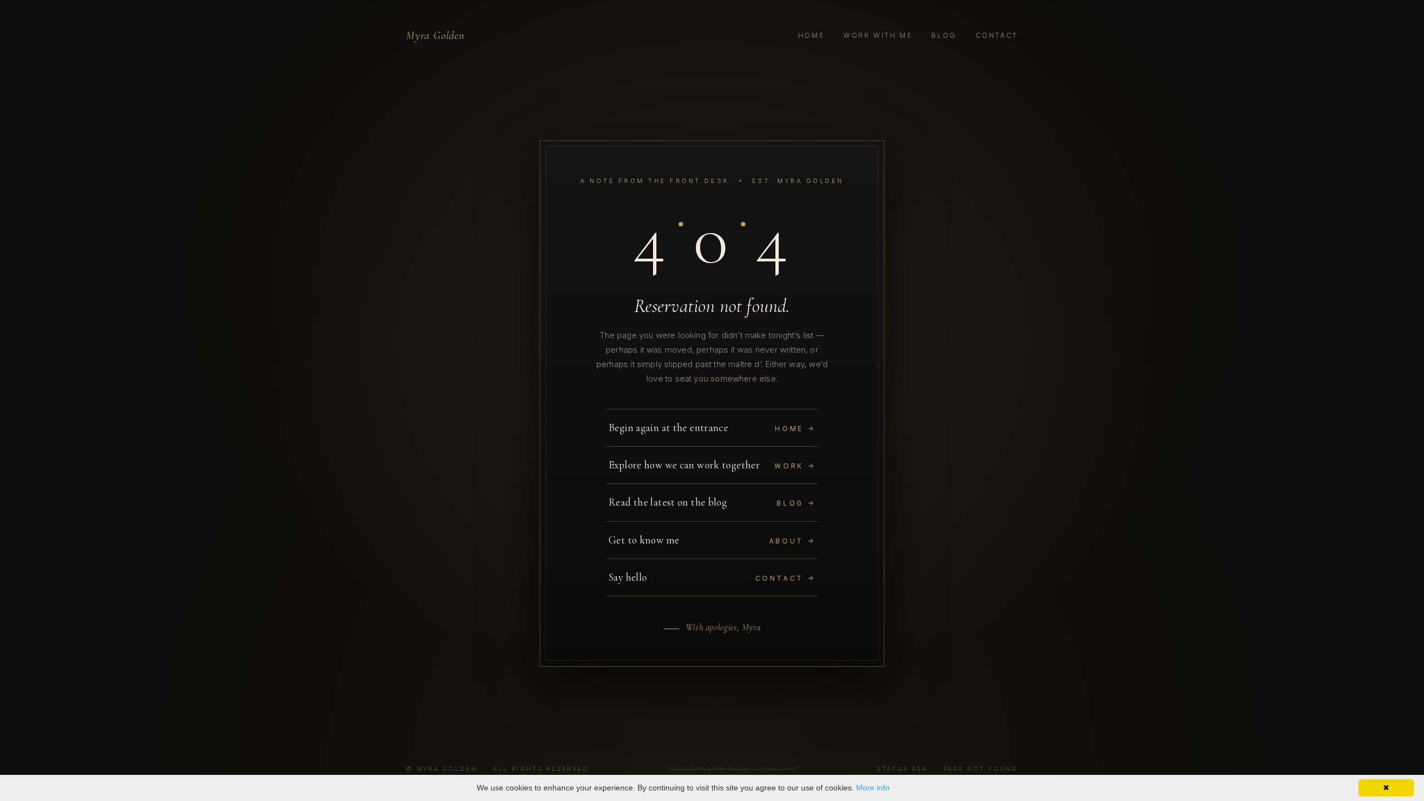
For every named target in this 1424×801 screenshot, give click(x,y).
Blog (944, 35)
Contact (997, 35)
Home (811, 35)
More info (872, 787)
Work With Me (878, 35)
